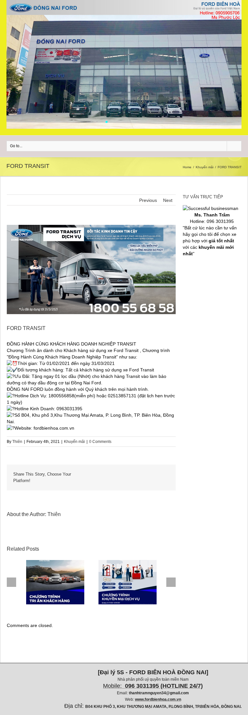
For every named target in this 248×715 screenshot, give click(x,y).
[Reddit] (150, 474)
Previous (148, 200)
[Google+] (130, 474)
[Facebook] (88, 474)
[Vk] (161, 474)
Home (187, 167)
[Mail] (161, 480)
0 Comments (100, 441)
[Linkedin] (140, 474)
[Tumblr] (119, 474)
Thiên (17, 441)
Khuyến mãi (204, 167)
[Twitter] (99, 474)
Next (167, 200)
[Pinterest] (109, 474)
